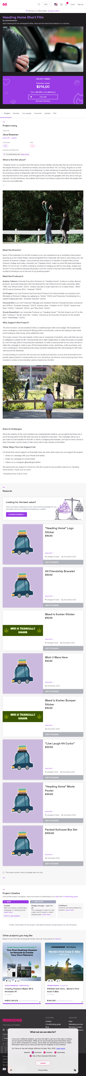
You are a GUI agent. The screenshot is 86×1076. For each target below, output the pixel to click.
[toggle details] (41, 1003)
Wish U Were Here (56, 657)
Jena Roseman (11, 20)
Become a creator (75, 1027)
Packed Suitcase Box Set (61, 829)
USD (45, 4)
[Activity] (66, 4)
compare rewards (16, 514)
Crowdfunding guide (70, 896)
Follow (43, 97)
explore (58, 939)
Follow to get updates (12, 916)
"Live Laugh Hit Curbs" (60, 743)
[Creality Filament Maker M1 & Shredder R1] (22, 962)
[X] (7, 1030)
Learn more (8, 912)
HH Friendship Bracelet (60, 571)
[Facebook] (4, 1030)
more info (6, 138)
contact (14, 138)
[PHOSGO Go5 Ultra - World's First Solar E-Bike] (64, 962)
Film (5, 146)
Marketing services (76, 1024)
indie (32, 146)
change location (53, 11)
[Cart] (61, 4)
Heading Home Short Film (23, 17)
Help (57, 896)
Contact (48, 1021)
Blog (47, 1027)
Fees (70, 1021)
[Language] (56, 4)
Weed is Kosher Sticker (60, 614)
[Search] (39, 4)
